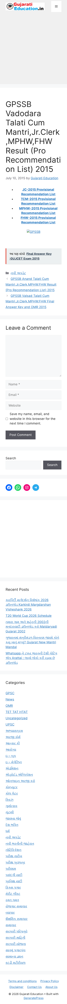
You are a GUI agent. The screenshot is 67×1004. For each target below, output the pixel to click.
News (10, 699)
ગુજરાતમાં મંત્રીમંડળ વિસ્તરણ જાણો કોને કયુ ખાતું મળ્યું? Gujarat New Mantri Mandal (32, 642)
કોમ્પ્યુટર (11, 787)
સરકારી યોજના (16, 944)
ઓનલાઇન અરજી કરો (20, 781)
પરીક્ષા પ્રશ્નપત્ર (15, 862)
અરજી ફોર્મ (13, 737)
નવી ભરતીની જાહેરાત (20, 843)
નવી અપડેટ (18, 273)
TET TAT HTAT (17, 712)
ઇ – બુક (11, 756)
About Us (51, 987)
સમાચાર (11, 925)
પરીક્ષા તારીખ (14, 856)
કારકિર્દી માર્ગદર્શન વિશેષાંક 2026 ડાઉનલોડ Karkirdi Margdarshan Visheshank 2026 (28, 604)
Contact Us (34, 987)
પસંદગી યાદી (14, 875)
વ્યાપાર (10, 912)
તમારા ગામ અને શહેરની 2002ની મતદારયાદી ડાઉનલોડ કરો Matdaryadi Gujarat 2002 (31, 626)
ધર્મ (8, 831)
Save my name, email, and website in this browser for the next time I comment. (32, 418)
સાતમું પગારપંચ (15, 950)
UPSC (10, 724)
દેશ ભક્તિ (12, 825)
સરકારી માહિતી (15, 937)
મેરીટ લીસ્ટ (13, 894)
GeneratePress (34, 998)
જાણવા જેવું (13, 818)
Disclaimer (16, 987)
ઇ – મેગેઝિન (14, 762)
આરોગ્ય (11, 749)
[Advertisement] (33, 50)
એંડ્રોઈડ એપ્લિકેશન (19, 774)
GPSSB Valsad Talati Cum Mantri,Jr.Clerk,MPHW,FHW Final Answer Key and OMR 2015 (30, 301)
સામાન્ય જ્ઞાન (14, 956)
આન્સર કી (13, 743)
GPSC (10, 693)
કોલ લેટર (12, 793)
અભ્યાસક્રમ (14, 731)
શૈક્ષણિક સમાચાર (17, 919)
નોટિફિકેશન (13, 850)
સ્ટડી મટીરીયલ (15, 963)
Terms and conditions (22, 981)
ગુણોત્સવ (11, 806)
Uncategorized (17, 718)
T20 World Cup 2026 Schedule (29, 616)
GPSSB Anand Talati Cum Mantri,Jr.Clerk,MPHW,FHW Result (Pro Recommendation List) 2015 (31, 284)
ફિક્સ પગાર (13, 887)
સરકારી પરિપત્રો (16, 931)
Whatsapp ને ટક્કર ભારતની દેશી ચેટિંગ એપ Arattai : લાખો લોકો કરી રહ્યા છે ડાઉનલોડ (31, 658)
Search (11, 458)
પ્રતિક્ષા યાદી (14, 881)
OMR (9, 706)
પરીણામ (11, 869)
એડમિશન (12, 768)
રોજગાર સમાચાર (16, 906)
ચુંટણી (10, 812)
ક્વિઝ (9, 800)
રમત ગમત (12, 900)
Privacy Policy (49, 981)
